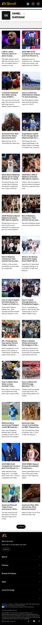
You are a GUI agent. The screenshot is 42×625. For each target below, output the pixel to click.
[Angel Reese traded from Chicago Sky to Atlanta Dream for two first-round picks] (31, 122)
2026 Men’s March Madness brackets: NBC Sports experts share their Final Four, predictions (31, 177)
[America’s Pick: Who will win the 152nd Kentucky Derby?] (11, 122)
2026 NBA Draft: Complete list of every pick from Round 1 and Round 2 (31, 54)
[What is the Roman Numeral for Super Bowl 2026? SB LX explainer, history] (31, 245)
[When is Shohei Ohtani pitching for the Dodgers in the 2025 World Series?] (31, 329)
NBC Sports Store (34, 604)
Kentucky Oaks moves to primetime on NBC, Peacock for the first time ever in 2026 (30, 425)
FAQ (27, 604)
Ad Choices (12, 605)
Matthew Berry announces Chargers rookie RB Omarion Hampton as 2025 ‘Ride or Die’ (10, 425)
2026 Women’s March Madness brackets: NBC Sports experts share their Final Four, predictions (11, 218)
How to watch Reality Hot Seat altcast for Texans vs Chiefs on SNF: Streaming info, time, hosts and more (10, 302)
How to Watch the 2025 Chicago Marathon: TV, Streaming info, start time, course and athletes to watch (30, 384)
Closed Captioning (19, 604)
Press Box (5, 605)
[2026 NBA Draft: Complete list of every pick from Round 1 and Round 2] (31, 40)
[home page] (9, 4)
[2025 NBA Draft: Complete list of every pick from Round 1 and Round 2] (11, 452)
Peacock (24, 270)
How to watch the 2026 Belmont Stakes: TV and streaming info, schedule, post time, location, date (31, 95)
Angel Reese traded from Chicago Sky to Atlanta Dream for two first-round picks (31, 136)
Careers (10, 604)
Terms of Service (29, 607)
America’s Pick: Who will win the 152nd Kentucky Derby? (10, 136)
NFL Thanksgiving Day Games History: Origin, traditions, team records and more (10, 343)
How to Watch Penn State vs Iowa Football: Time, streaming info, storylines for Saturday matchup (10, 384)
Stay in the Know (7, 541)
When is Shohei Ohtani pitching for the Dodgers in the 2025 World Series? (30, 343)
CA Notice (20, 607)
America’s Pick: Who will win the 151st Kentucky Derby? (30, 507)
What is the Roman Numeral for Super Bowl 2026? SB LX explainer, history (30, 259)
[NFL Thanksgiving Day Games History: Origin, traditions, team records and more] (11, 329)
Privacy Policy (21, 605)
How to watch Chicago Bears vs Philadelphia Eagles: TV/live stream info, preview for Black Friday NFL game (30, 302)
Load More (21, 526)
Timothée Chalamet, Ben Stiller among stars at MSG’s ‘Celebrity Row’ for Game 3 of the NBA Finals (10, 95)
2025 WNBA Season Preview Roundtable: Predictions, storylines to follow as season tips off (30, 466)
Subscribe (6, 549)
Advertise (4, 604)
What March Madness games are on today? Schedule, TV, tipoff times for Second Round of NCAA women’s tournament (11, 177)
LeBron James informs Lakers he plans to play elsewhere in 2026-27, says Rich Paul (10, 54)
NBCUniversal (13, 610)
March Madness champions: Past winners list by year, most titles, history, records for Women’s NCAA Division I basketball (10, 259)
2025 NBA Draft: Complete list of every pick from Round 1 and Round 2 (11, 466)
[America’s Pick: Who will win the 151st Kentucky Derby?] (31, 493)
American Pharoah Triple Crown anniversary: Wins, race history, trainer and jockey (10, 507)
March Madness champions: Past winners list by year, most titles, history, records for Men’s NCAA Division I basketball (30, 218)
